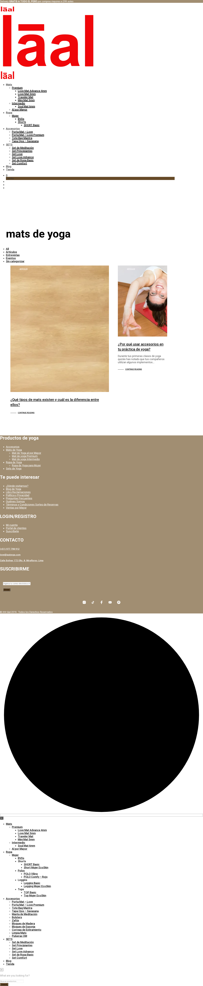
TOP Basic (30, 892)
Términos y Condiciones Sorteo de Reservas (32, 504)
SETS (9, 144)
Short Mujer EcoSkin (36, 867)
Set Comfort (19, 163)
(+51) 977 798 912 (9, 549)
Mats (9, 84)
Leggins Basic (32, 883)
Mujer (15, 115)
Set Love (17, 154)
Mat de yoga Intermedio (26, 459)
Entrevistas (13, 255)
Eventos (11, 258)
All (7, 248)
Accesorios (13, 128)
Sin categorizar (15, 261)
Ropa (9, 112)
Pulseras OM (19, 936)
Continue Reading (26, 413)
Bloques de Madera (23, 923)
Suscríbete (12, 531)
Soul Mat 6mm (26, 106)
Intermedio (18, 103)
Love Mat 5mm (27, 93)
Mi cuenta (12, 525)
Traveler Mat (25, 97)
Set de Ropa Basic (23, 160)
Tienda (10, 169)
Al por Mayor (19, 109)
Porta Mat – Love (22, 131)
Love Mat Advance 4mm (32, 90)
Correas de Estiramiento (26, 929)
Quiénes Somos (15, 501)
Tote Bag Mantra (22, 138)
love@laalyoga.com (10, 554)
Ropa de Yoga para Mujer (26, 465)
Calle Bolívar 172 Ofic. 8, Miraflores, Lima (21, 560)
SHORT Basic (32, 125)
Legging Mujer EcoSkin (37, 886)
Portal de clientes (16, 528)
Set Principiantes (22, 150)
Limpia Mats (19, 932)
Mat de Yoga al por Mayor (26, 453)
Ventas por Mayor (16, 507)
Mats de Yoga (14, 449)
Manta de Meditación (24, 914)
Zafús (15, 920)
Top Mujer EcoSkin (35, 895)
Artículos (11, 252)
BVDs (21, 118)
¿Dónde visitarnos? (17, 485)
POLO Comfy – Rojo (36, 876)
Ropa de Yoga (14, 462)
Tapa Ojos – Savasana (25, 141)
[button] (6, 175)
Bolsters (17, 917)
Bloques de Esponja (23, 926)
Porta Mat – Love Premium (28, 134)
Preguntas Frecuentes (19, 498)
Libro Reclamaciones (18, 492)
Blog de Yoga (13, 489)
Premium (17, 87)
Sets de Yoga (13, 468)
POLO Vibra (31, 873)
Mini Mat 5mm (26, 100)
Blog (8, 166)
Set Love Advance (23, 157)
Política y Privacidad (17, 495)
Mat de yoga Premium (25, 456)
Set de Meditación (23, 147)
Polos (21, 870)
